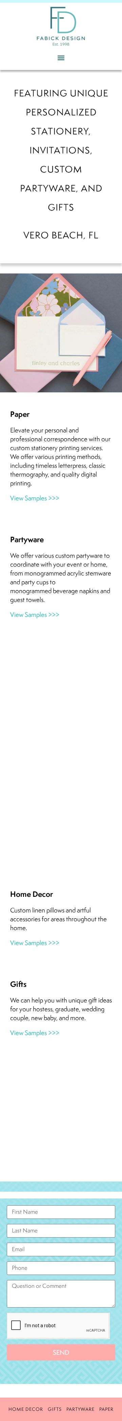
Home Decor (25, 1409)
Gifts (55, 1409)
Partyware (80, 1409)
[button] (61, 57)
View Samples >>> (34, 498)
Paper (106, 1409)
